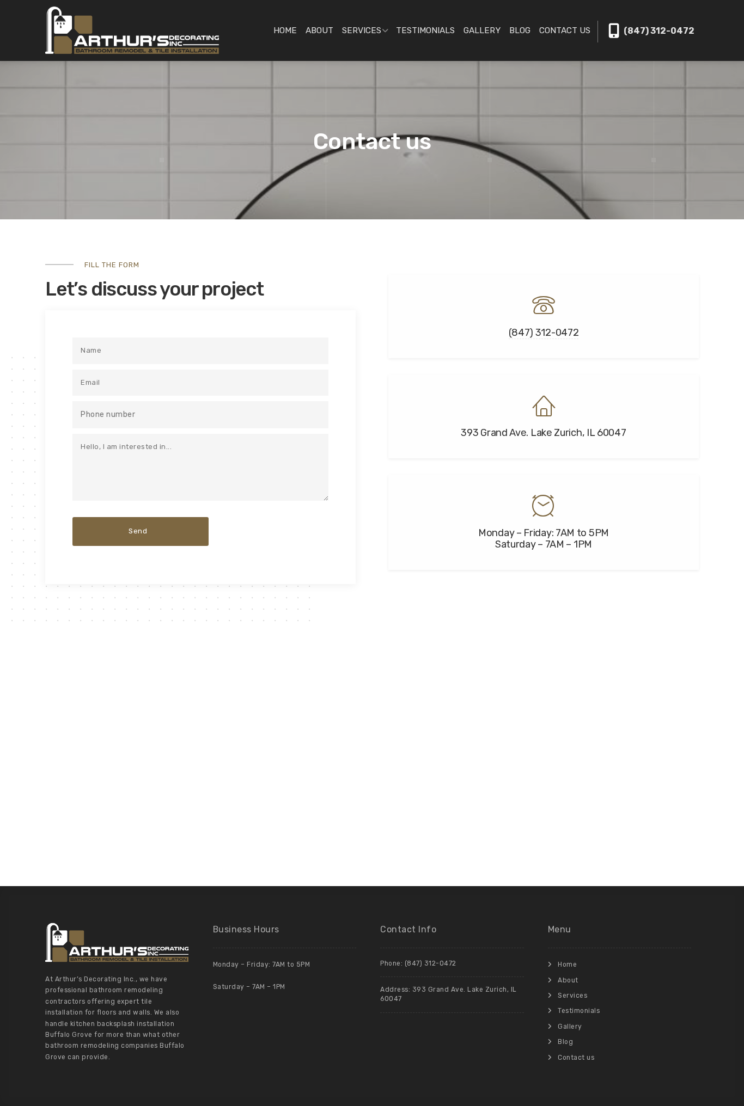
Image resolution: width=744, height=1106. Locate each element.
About (319, 30)
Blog (519, 30)
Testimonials (425, 30)
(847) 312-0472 (658, 31)
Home (285, 30)
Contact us (564, 30)
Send (138, 531)
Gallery (482, 30)
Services (361, 30)
